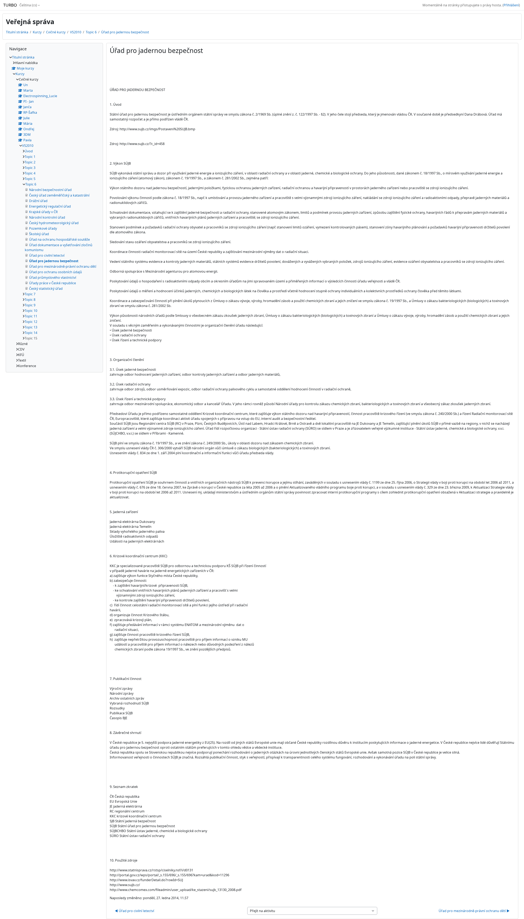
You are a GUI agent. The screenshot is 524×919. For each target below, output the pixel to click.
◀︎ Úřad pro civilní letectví (134, 911)
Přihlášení (511, 5)
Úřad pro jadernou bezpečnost (125, 32)
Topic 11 (31, 316)
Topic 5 (30, 178)
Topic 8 (30, 299)
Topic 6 (91, 32)
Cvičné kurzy (56, 32)
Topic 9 (30, 305)
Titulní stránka (17, 32)
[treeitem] (54, 211)
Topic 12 (31, 321)
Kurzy (37, 32)
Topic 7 (30, 294)
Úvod (29, 151)
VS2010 (75, 32)
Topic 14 (31, 332)
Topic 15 (31, 338)
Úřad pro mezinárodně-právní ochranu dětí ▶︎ (474, 911)
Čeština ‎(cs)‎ (28, 5)
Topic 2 (30, 162)
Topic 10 (31, 310)
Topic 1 (30, 156)
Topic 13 (31, 327)
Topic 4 (30, 173)
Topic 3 (30, 167)
